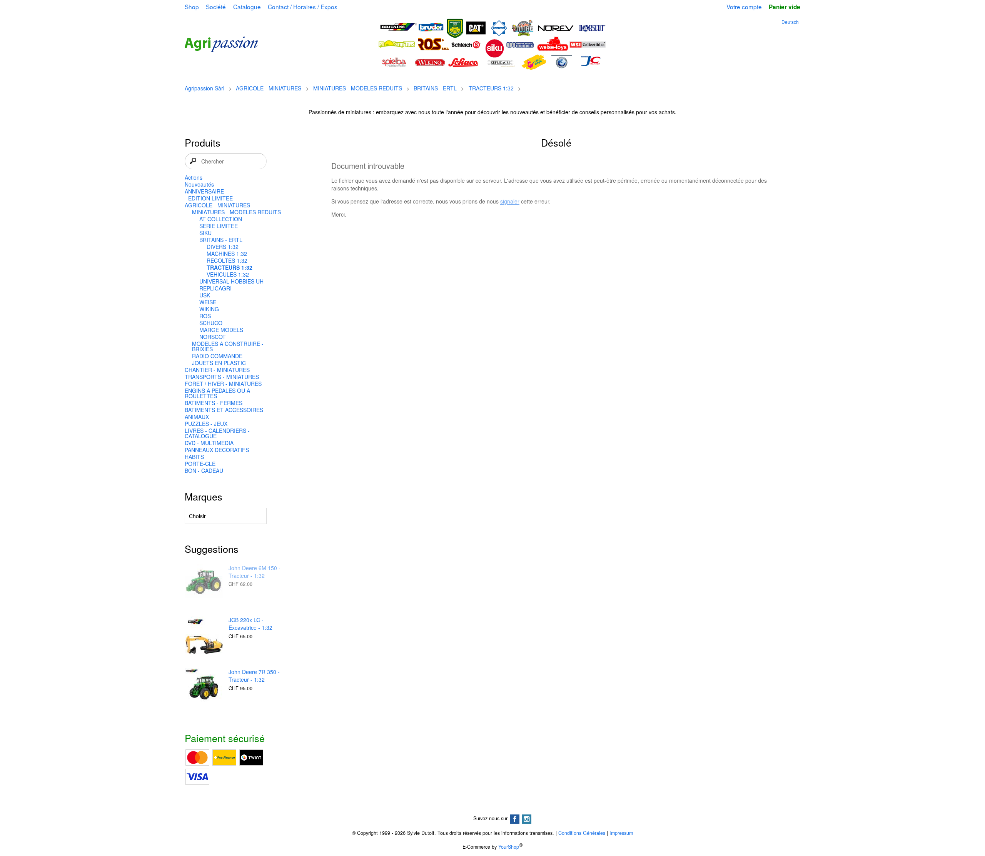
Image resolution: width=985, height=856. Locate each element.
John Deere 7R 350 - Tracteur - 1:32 (254, 675)
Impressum (621, 832)
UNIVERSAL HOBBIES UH (231, 281)
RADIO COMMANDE (217, 356)
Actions (193, 177)
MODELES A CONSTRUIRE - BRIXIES (228, 346)
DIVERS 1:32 (223, 246)
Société (216, 6)
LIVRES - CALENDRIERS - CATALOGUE (217, 433)
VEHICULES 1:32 (228, 274)
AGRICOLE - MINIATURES (268, 88)
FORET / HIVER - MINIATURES (223, 383)
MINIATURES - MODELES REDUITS (357, 88)
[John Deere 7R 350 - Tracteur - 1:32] (204, 688)
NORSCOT (212, 336)
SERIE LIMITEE (218, 226)
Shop (192, 6)
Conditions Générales (581, 832)
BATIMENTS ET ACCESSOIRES (224, 409)
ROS (205, 316)
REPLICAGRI (215, 288)
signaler (509, 201)
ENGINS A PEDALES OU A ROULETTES (217, 393)
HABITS (194, 456)
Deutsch (790, 21)
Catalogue (247, 6)
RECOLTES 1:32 (227, 260)
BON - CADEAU (204, 470)
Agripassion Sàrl (204, 88)
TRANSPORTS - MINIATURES (222, 376)
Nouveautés (199, 184)
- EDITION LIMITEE (209, 198)
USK (204, 295)
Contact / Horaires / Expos (302, 6)
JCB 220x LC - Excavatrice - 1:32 (250, 623)
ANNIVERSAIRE (204, 191)
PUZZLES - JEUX (206, 423)
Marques (203, 496)
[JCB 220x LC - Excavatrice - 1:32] (204, 636)
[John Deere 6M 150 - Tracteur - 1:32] (204, 584)
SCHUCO (210, 322)
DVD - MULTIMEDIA (209, 443)
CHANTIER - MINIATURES (217, 369)
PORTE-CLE (200, 463)
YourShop (508, 846)
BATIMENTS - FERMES (213, 402)
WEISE (207, 302)
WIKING (209, 309)
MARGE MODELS (221, 329)
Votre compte (744, 6)
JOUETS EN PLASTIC (219, 362)
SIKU (205, 232)
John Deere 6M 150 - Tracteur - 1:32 (254, 571)
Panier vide (784, 7)
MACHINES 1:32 (227, 253)
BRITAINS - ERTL (435, 88)
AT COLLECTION (220, 219)
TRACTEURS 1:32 (491, 88)
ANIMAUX (197, 416)
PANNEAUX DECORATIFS (217, 449)
